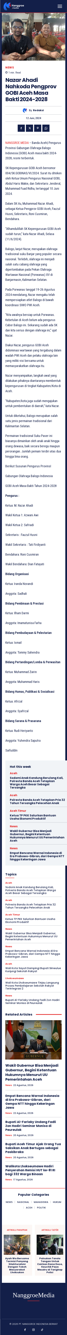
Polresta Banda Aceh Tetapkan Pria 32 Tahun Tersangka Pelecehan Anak (37, 801)
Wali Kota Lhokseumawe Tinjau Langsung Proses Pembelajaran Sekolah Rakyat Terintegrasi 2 (32, 986)
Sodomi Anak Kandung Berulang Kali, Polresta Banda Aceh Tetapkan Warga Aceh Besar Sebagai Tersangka (36, 782)
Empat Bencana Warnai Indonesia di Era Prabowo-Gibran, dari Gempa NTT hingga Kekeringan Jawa (37, 856)
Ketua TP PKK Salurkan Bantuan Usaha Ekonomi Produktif (33, 817)
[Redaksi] (26, 110)
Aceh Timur (18, 810)
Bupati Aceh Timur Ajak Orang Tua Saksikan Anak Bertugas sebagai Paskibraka (33, 1148)
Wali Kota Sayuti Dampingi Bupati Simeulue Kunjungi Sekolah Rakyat (33, 969)
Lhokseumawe (14, 978)
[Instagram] (33, 1330)
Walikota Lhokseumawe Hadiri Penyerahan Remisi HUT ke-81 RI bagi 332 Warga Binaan (30, 1170)
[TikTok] (42, 1330)
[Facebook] (21, 128)
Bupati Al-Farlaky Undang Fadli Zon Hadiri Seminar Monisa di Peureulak (32, 1001)
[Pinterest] (37, 128)
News (9, 67)
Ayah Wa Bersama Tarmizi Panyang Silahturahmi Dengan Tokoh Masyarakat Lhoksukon (17, 1265)
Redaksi (38, 110)
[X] (29, 128)
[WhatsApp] (45, 128)
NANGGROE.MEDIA (17, 143)
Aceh (13, 773)
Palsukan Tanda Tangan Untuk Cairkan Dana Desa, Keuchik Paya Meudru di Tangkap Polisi (50, 1265)
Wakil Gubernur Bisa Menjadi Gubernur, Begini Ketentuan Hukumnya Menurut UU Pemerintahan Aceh (37, 836)
